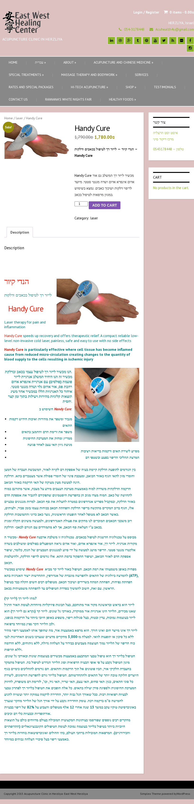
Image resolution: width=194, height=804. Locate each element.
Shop (131, 87)
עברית (40, 62)
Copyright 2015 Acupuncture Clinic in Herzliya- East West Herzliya (46, 793)
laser (19, 118)
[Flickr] (181, 40)
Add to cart (104, 205)
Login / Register (146, 12)
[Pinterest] (146, 40)
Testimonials (165, 87)
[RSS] (172, 40)
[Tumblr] (137, 40)
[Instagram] (190, 48)
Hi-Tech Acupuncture (89, 87)
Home (13, 62)
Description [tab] (19, 232)
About (69, 62)
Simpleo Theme (150, 793)
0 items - (182, 12)
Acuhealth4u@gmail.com (174, 29)
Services (141, 75)
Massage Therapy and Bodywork (89, 75)
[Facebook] (190, 40)
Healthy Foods (122, 99)
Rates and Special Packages (31, 87)
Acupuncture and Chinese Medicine (123, 62)
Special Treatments (26, 75)
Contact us (18, 99)
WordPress (183, 793)
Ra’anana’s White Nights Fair (68, 99)
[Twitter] (164, 40)
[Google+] (129, 40)
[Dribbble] (120, 40)
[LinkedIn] (111, 40)
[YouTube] (155, 40)
